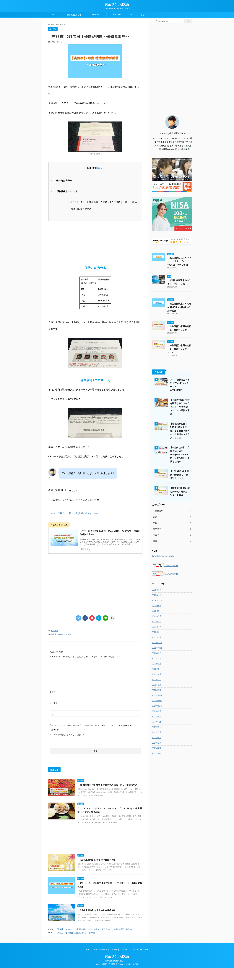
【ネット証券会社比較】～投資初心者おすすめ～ (73, 513)
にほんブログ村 (171, 565)
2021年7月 (156, 722)
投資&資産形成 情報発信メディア (117, 961)
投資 (155, 541)
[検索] (188, 21)
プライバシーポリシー (139, 15)
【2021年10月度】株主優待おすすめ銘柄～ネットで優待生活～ (108, 785)
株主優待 (54, 631)
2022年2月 (156, 685)
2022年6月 (156, 664)
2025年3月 (156, 590)
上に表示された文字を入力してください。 (68, 734)
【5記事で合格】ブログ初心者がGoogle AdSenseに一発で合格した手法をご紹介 (180, 454)
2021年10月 (157, 706)
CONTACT (117, 15)
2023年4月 (156, 621)
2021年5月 (156, 732)
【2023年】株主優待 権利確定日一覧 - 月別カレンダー (180, 475)
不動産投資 (158, 511)
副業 (155, 523)
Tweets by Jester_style (163, 556)
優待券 (60, 634)
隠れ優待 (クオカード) (66, 191)
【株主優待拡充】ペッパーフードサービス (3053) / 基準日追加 (179, 261)
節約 (155, 517)
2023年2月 (156, 632)
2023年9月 (156, 611)
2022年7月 (156, 658)
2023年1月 (156, 637)
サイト (52, 714)
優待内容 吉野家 (62, 180)
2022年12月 (157, 642)
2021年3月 (156, 743)
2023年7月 (156, 616)
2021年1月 (156, 753)
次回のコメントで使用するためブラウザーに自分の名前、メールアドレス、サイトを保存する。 (93, 725)
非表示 (99, 168)
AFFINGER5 (133, 964)
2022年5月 (156, 669)
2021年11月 (157, 700)
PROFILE (95, 15)
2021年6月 (156, 727)
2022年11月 (157, 648)
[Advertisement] (95, 242)
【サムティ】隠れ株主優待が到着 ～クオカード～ (78, 932)
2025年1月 (156, 595)
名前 (52, 692)
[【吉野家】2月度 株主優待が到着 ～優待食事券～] (98, 618)
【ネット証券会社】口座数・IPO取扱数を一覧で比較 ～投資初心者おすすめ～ (104, 205)
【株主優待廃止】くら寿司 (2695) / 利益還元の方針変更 (179, 307)
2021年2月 (156, 748)
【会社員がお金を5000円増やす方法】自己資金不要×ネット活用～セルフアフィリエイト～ (180, 430)
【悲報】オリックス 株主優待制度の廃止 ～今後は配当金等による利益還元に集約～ (94, 929)
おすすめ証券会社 (74, 15)
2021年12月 (157, 695)
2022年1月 (156, 690)
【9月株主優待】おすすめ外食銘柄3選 (96, 859)
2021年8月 (156, 716)
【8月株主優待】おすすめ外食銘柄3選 (96, 910)
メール (53, 703)
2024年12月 (157, 600)
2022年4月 (156, 674)
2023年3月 (156, 627)
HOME (52, 15)
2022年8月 (156, 653)
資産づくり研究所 (117, 4)
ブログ (156, 535)
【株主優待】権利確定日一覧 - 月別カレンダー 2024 (179, 349)
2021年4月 (156, 737)
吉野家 (53, 634)
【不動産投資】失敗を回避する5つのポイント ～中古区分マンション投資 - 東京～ (180, 406)
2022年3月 (156, 679)
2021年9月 (156, 711)
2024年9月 (156, 605)
